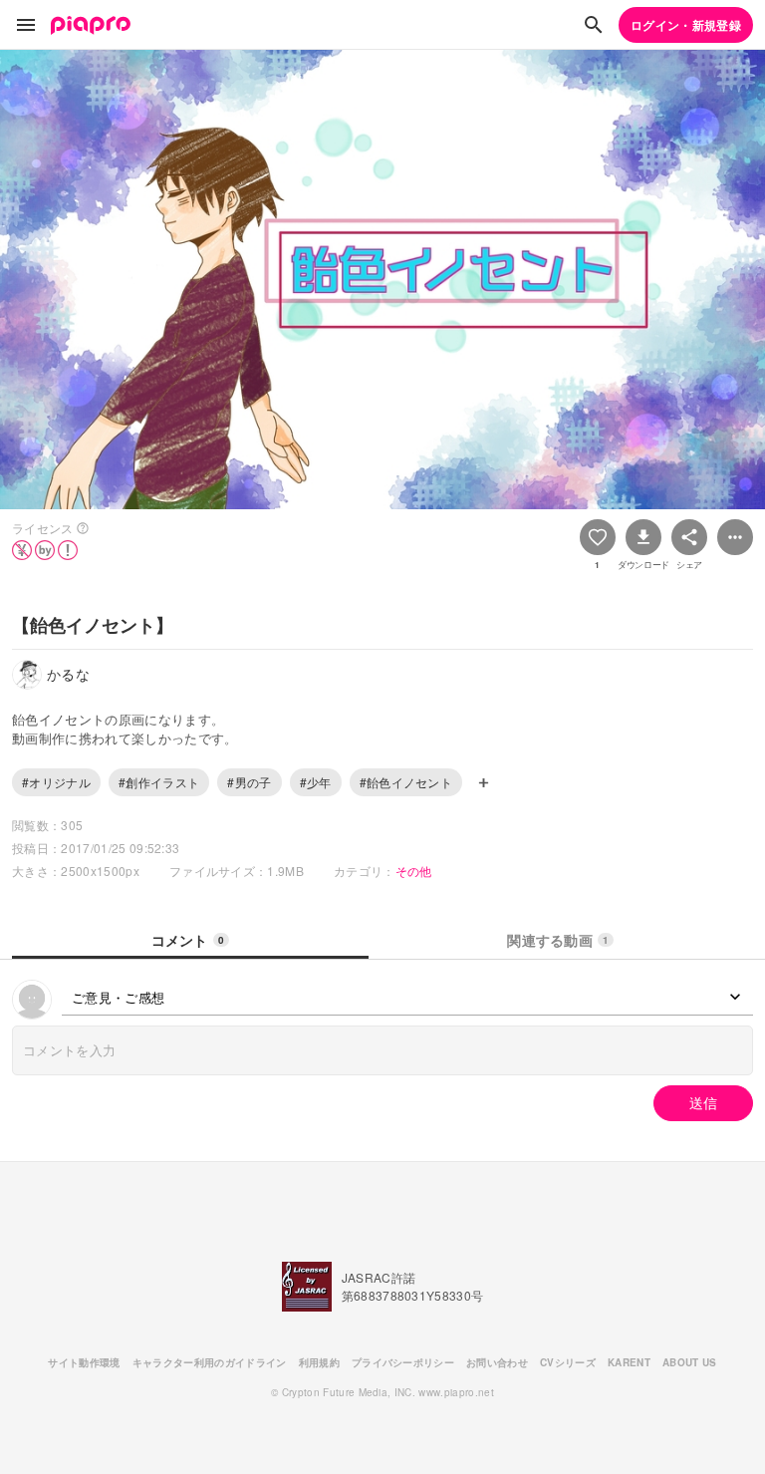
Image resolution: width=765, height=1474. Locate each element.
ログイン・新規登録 (686, 25)
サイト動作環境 (84, 1362)
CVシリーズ (568, 1362)
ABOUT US (689, 1362)
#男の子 (249, 781)
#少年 (316, 781)
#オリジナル (56, 781)
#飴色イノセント (406, 781)
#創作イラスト (159, 781)
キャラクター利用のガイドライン (209, 1362)
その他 (413, 870)
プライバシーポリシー (403, 1362)
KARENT (629, 1362)
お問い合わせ (497, 1362)
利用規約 (319, 1362)
